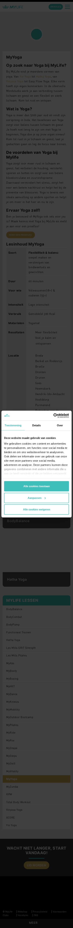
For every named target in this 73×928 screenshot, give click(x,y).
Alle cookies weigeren (36, 509)
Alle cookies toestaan (36, 486)
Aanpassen (34, 497)
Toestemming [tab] (13, 425)
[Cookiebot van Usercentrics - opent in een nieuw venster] (53, 415)
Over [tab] (60, 425)
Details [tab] (36, 425)
